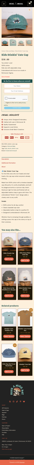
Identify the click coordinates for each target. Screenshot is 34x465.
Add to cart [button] (9, 259)
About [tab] (3, 167)
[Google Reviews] (10, 401)
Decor (3, 419)
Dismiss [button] (22, 462)
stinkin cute (15, 148)
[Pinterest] (20, 401)
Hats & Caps (5, 410)
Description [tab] (5, 159)
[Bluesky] (24, 401)
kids (6, 148)
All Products (5, 408)
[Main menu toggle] (4, 4)
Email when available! (17, 107)
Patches (4, 417)
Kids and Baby (10, 51)
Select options (9, 336)
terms (16, 103)
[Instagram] (13, 401)
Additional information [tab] (9, 163)
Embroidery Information (9, 430)
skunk (9, 148)
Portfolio (4, 432)
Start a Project (6, 426)
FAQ (3, 435)
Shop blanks (5, 428)
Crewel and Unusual (11, 150)
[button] (29, 9)
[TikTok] (17, 401)
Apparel (4, 412)
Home (3, 51)
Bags (3, 415)
